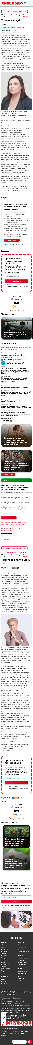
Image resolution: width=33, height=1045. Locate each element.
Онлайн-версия (22, 973)
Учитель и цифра (5, 968)
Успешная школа (22, 945)
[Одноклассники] (15, 568)
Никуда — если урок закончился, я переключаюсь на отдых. (16, 235)
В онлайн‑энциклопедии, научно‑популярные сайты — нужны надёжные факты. (17, 220)
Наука (3, 947)
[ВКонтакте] (13, 568)
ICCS (19, 976)
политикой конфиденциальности (20, 905)
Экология (3, 953)
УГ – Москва (21, 960)
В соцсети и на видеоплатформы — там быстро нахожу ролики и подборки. (16, 214)
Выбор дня (4, 955)
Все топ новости (7, 418)
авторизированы (11, 349)
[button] (6, 360)
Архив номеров (22, 964)
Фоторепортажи (23, 978)
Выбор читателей (15, 363)
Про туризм (4, 958)
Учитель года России (23, 951)
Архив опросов (6, 533)
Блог (19, 980)
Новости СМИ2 (7, 539)
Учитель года (4, 960)
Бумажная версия (22, 971)
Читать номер (25, 15)
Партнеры (4, 983)
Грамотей (3, 962)
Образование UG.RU (10, 837)
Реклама (3, 981)
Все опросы (5, 251)
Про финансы (5, 964)
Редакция (3, 979)
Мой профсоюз (22, 962)
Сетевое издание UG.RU (24, 958)
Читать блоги (8, 474)
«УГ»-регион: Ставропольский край (14, 11)
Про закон (4, 951)
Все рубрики (4, 971)
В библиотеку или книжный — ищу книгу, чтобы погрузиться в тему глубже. (16, 230)
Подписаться (16, 281)
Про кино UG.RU (8, 330)
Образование (4, 945)
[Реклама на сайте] (29, 1042)
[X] (18, 568)
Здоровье (3, 966)
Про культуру (4, 949)
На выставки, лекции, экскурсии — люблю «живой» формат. (16, 225)
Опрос (5, 480)
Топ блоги (6, 420)
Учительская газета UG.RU (17, 28)
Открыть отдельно (7, 531)
